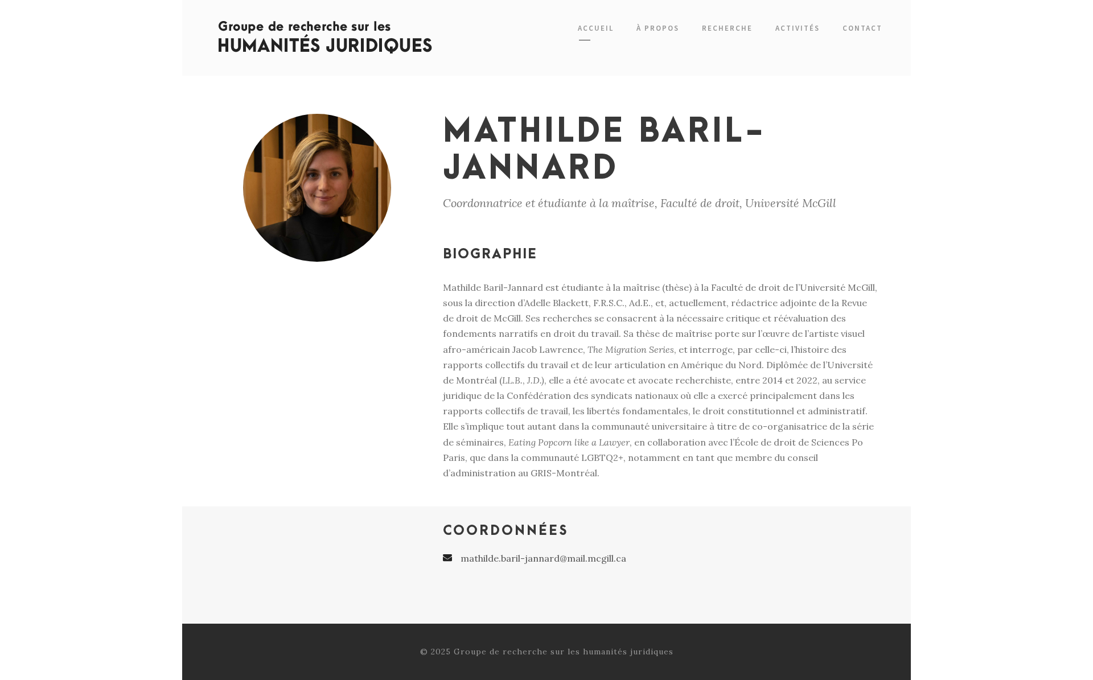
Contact (862, 28)
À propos (657, 28)
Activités (797, 28)
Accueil (596, 28)
